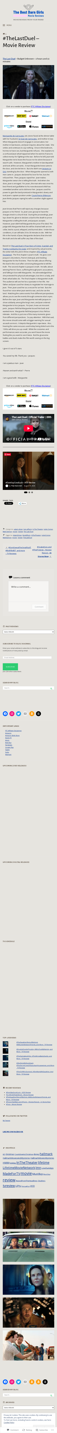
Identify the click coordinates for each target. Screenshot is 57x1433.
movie (15, 532)
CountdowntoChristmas (24, 1154)
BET (4, 1154)
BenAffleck (26, 535)
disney (36, 1154)
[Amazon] (31, 713)
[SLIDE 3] (32, 492)
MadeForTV (11, 1173)
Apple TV (8, 738)
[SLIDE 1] (25, 492)
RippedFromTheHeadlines (26, 1180)
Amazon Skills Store (12, 735)
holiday (13, 1163)
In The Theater (38, 529)
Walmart (8, 754)
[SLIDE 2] (29, 492)
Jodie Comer (48, 529)
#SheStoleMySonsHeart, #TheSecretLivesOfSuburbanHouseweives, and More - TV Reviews (35, 1065)
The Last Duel (28, 532)
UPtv (18, 1186)
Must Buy (46, 1174)
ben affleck (28, 529)
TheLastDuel (27, 538)
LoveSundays (48, 1168)
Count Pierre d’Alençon (41, 195)
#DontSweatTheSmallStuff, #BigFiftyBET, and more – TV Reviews (18, 550)
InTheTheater (36, 535)
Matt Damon (7, 532)
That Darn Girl (16, 486)
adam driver (18, 529)
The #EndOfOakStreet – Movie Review (19, 1095)
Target (7, 750)
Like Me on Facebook (13, 1132)
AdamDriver (17, 535)
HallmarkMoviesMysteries (42, 1158)
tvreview (9, 1186)
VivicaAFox (26, 1186)
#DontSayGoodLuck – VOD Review (20, 483)
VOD (32, 1186)
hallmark (46, 1154)
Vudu (7, 752)
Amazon (8, 733)
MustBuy (37, 1174)
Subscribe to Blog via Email (17, 644)
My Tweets (6, 1121)
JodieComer (46, 535)
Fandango (8, 745)
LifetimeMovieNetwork (19, 1168)
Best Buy (8, 743)
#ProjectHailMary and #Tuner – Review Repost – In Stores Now (28, 1102)
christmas (10, 1154)
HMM (6, 1162)
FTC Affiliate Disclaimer (13, 731)
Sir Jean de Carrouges (27, 139)
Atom (7, 740)
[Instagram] (11, 713)
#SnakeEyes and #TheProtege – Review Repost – (41, 552)
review (20, 532)
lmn (38, 1168)
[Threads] (38, 713)
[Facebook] (5, 713)
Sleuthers (41, 1181)
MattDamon (7, 538)
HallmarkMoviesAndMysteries (16, 1158)
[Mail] (25, 713)
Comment (39, 607)
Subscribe (10, 667)
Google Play (9, 747)
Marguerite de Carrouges (13, 136)
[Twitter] (18, 713)
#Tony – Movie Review (14, 1104)
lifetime (43, 1162)
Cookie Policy (9, 1422)
